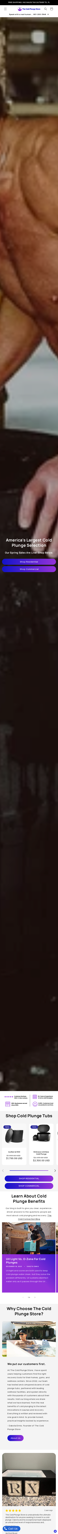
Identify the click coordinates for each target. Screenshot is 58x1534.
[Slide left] (3, 1171)
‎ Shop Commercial (29, 569)
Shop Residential (29, 561)
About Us (16, 1438)
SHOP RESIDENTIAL (29, 1178)
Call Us (13, 1528)
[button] (5, 9)
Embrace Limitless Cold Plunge (41, 1153)
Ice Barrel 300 (14, 1152)
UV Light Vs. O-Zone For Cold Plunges (25, 1260)
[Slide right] (55, 1171)
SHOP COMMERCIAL (29, 1185)
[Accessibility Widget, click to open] (55, 1531)
